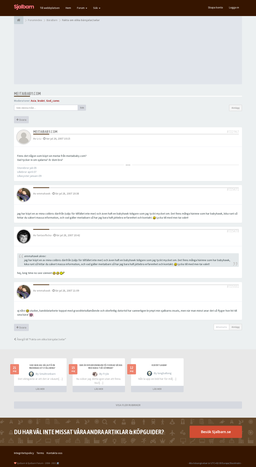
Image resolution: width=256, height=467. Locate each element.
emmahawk (43, 193)
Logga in (234, 7)
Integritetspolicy (24, 453)
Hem (68, 8)
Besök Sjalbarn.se (216, 431)
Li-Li (39, 138)
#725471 (233, 189)
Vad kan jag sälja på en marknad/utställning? (42, 366)
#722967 (233, 132)
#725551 (233, 286)
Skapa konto (215, 7)
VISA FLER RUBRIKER (128, 405)
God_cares (52, 100)
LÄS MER (40, 388)
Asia (33, 100)
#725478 (233, 231)
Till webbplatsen (50, 8)
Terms (40, 453)
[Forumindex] (18, 20)
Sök (95, 8)
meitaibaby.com (27, 93)
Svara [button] (22, 120)
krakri (41, 100)
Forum (81, 8)
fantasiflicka (44, 235)
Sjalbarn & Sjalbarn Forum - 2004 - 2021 (36, 463)
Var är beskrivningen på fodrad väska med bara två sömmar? (100, 366)
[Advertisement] (128, 54)
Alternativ (221, 326)
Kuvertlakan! (159, 365)
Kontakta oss (54, 453)
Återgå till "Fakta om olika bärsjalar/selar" (41, 339)
